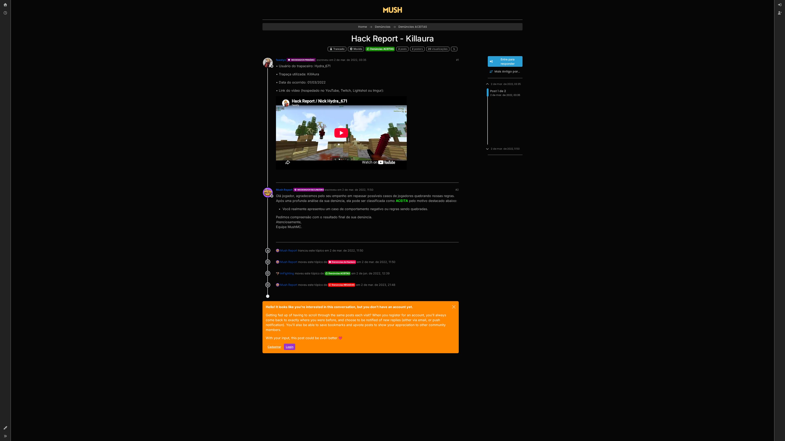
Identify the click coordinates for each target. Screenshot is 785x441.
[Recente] (5, 13)
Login (289, 347)
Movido (357, 48)
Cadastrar (274, 347)
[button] (5, 428)
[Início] (5, 5)
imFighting (287, 273)
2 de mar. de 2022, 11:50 (357, 189)
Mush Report (284, 189)
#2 (457, 189)
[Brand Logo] (392, 10)
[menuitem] (779, 5)
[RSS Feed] (454, 49)
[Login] (779, 5)
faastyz (281, 59)
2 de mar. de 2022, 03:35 (350, 59)
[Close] (454, 307)
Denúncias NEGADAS (342, 285)
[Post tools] (455, 178)
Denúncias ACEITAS (382, 48)
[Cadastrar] (779, 13)
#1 (457, 59)
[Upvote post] (440, 178)
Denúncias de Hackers (343, 262)
